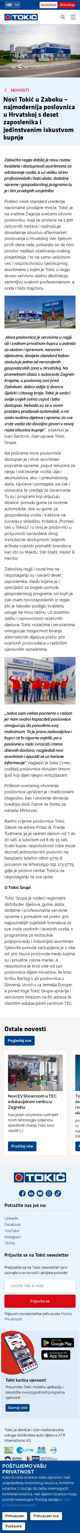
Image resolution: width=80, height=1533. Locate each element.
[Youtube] (40, 1193)
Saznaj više (17, 1408)
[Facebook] (22, 1193)
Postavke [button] (14, 1526)
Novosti (20, 90)
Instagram (12, 1237)
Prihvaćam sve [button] (46, 1516)
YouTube (11, 1231)
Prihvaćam (15, 1516)
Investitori (48, 5)
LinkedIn (11, 1218)
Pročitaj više (22, 1146)
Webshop (67, 5)
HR (9, 4)
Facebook (12, 1224)
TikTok (9, 1243)
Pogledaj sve (19, 1040)
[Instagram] (49, 1193)
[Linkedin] (31, 1193)
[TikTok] (57, 1193)
